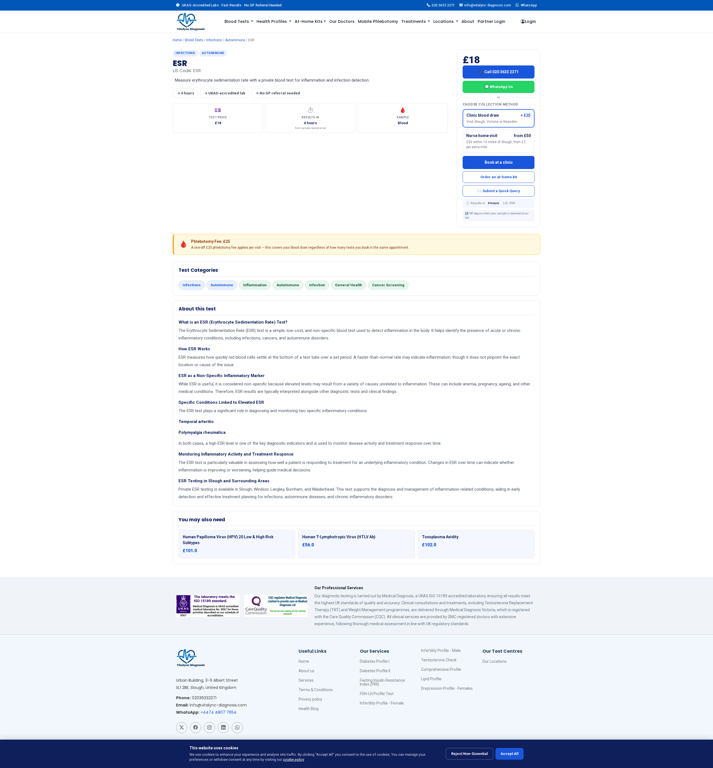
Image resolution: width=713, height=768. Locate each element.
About (468, 21)
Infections (214, 40)
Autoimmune (235, 40)
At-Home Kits (309, 21)
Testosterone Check (438, 660)
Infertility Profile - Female (382, 703)
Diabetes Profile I (374, 661)
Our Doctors (342, 21)
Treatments (414, 21)
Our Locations (494, 661)
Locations (444, 21)
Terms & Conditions (316, 690)
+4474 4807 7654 (218, 712)
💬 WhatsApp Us (499, 87)
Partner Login (491, 21)
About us (306, 671)
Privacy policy (310, 699)
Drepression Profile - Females (447, 688)
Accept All (509, 754)
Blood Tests (237, 21)
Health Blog (309, 709)
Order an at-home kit (498, 177)
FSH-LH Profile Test (377, 694)
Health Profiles (272, 21)
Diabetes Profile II (375, 671)
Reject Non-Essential (469, 754)
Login (530, 21)
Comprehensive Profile (441, 669)
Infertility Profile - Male (441, 650)
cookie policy (293, 759)
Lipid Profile (431, 679)
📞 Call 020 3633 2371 (499, 72)
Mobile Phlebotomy (378, 21)
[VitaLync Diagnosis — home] (191, 22)
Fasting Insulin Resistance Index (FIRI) (382, 682)
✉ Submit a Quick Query (498, 191)
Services (306, 680)
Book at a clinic (499, 162)
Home (177, 40)
